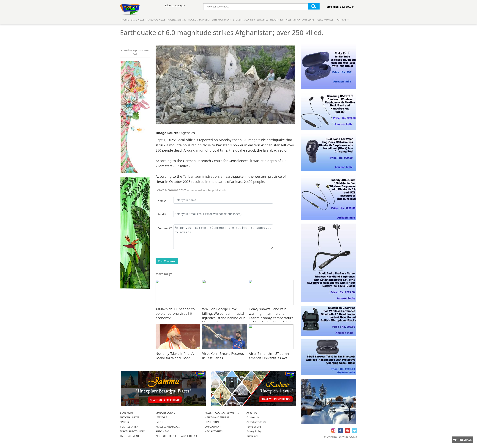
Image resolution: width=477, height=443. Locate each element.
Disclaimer (252, 436)
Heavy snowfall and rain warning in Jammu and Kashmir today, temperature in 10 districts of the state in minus (271, 313)
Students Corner (244, 19)
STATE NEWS (127, 412)
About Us (252, 412)
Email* (161, 214)
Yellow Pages (324, 19)
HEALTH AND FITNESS (217, 417)
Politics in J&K (177, 19)
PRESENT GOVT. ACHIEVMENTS (222, 412)
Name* (162, 200)
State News (137, 19)
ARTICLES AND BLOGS (168, 426)
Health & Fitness (280, 19)
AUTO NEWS (162, 431)
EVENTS (160, 422)
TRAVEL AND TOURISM (132, 431)
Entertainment (221, 19)
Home (125, 19)
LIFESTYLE (161, 417)
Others (342, 19)
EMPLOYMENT (213, 426)
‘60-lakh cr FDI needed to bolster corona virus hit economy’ (175, 313)
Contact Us (253, 417)
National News (155, 19)
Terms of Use (254, 426)
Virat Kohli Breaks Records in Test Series (223, 355)
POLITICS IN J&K (129, 426)
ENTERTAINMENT (129, 436)
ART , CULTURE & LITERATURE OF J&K (176, 436)
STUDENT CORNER (166, 412)
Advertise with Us (256, 422)
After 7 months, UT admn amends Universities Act (269, 355)
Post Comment (167, 261)
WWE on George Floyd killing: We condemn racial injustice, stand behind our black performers (223, 313)
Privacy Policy (254, 431)
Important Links (303, 19)
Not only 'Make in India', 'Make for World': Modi (175, 355)
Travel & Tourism (199, 19)
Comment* (164, 228)
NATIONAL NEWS (129, 417)
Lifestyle (262, 19)
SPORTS (124, 422)
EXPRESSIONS (212, 422)
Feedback (464, 439)
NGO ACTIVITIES (213, 431)
